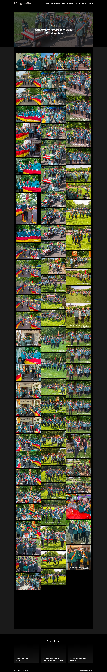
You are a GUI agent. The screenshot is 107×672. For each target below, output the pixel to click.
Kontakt (91, 3)
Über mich (84, 3)
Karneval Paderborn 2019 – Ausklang (79, 659)
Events (78, 3)
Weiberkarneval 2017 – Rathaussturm (23, 659)
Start (47, 3)
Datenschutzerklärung (84, 670)
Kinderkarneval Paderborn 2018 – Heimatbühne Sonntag (53, 659)
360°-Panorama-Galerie (68, 3)
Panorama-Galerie (55, 3)
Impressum (91, 670)
